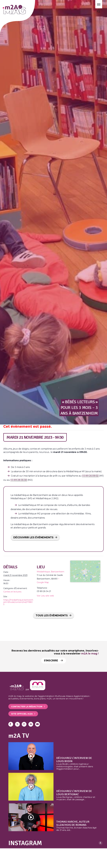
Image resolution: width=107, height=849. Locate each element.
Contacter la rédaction (26, 706)
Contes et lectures (12, 591)
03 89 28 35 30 (18, 480)
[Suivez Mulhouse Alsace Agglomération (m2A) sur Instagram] (24, 724)
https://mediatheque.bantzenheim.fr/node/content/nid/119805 (18, 602)
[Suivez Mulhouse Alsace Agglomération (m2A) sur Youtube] (37, 724)
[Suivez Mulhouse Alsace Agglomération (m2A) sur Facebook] (10, 724)
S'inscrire (51, 660)
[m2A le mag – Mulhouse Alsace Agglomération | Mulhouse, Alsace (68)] (22, 9)
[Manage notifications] (100, 843)
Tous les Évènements (52, 615)
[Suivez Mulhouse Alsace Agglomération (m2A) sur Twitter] (17, 724)
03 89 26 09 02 (90, 475)
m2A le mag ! (90, 653)
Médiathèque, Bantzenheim (50, 571)
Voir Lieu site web (45, 595)
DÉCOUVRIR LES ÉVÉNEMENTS (33, 537)
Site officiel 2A (22, 713)
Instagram (25, 843)
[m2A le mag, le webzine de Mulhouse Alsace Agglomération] (37, 689)
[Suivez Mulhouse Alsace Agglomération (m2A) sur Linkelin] (30, 724)
